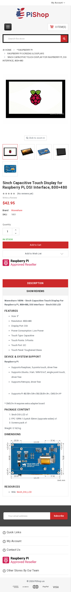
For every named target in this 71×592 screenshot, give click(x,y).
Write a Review (10, 197)
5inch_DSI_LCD (24, 492)
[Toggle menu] (8, 27)
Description (35, 283)
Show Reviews (35, 291)
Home (8, 50)
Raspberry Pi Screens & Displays (25, 53)
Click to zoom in (36, 138)
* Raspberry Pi (25, 50)
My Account (57, 3)
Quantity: (7, 224)
